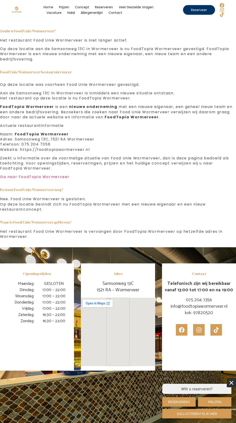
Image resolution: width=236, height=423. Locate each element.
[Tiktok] (222, 14)
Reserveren (104, 7)
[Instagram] (222, 10)
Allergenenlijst (92, 12)
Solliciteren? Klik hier (197, 414)
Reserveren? (179, 402)
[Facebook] (222, 5)
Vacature (54, 12)
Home (48, 7)
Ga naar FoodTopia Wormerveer (35, 176)
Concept (82, 7)
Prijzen (64, 7)
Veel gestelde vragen (136, 7)
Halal (71, 12)
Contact (115, 12)
